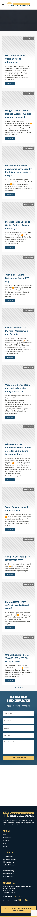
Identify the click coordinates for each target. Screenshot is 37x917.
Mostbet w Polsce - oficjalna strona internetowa (15, 58)
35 (18, 687)
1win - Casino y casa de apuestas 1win (17, 509)
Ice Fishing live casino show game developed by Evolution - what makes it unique (18, 170)
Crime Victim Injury (9, 862)
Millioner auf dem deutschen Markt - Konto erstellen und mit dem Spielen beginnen (18, 449)
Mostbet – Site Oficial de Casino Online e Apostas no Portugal (17, 225)
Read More (10, 83)
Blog (4, 843)
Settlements (7, 837)
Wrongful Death (8, 876)
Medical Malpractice (9, 865)
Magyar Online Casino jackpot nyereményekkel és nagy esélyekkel (18, 113)
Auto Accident (7, 868)
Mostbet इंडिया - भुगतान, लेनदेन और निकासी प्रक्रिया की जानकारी (17, 605)
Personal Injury (8, 856)
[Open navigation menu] (3, 5)
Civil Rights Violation (9, 859)
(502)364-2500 (18, 896)
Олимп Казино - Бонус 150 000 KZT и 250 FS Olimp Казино (17, 658)
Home (5, 834)
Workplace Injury (8, 874)
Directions (6, 840)
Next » (22, 687)
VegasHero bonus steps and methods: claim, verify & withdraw (17, 388)
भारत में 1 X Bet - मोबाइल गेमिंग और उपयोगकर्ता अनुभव (17, 558)
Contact (5, 846)
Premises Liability (8, 871)
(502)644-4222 (23, 900)
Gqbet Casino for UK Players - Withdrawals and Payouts (16, 331)
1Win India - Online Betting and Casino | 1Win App (18, 278)
